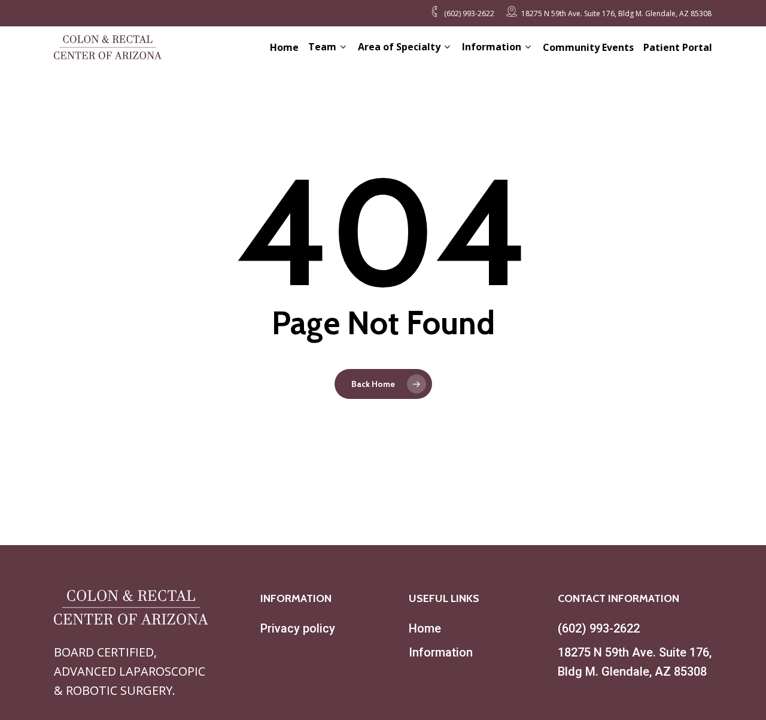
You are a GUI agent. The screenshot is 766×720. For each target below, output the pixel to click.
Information (441, 652)
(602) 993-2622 (599, 628)
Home (425, 628)
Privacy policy (297, 628)
